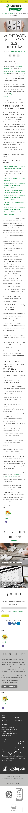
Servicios (4, 720)
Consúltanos (18, 720)
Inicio (3, 717)
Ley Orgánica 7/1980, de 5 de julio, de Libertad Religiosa (14, 71)
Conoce (16, 717)
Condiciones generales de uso (13, 776)
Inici (2, 13)
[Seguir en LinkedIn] (18, 623)
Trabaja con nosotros (19, 778)
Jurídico (11, 13)
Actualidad (13, 51)
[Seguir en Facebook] (10, 623)
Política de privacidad (7, 778)
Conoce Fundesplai (9, 687)
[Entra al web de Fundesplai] (14, 770)
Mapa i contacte (6, 735)
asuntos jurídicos (11, 176)
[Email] (6, 522)
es (6, 1)
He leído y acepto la (13, 611)
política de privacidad (18, 611)
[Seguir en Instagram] (14, 623)
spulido (7, 518)
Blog (6, 13)
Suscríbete (5, 615)
